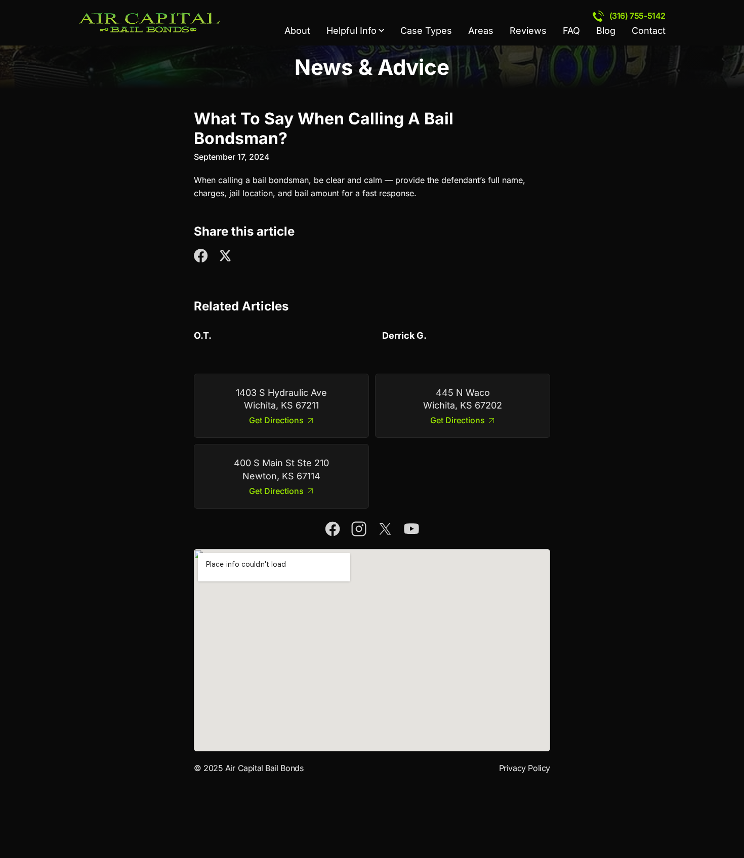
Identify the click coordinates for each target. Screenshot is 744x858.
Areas (480, 30)
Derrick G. (404, 335)
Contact (649, 30)
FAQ (571, 30)
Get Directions (276, 420)
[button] (201, 256)
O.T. (203, 335)
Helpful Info (351, 30)
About (297, 30)
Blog (605, 30)
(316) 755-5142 (637, 16)
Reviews (528, 30)
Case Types (426, 30)
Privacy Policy (524, 768)
